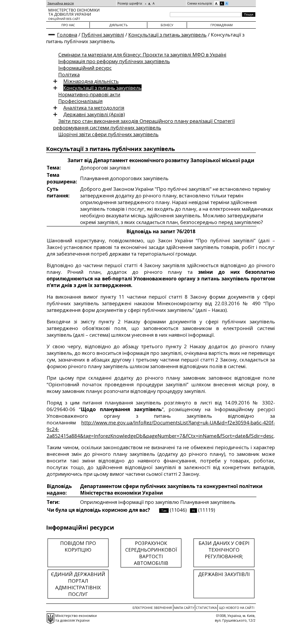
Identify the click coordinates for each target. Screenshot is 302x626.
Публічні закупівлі (102, 34)
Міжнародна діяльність (91, 81)
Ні (193, 510)
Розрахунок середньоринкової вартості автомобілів (151, 553)
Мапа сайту (184, 608)
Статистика (206, 608)
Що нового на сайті (236, 608)
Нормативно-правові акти (89, 94)
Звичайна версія (60, 3)
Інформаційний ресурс (85, 67)
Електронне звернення (152, 608)
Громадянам (221, 25)
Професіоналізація (80, 101)
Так (164, 510)
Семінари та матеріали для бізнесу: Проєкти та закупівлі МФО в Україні (142, 54)
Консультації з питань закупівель (167, 34)
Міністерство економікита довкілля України (74, 14)
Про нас (68, 25)
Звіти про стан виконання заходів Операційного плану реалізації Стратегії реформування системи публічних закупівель (144, 124)
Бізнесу (167, 25)
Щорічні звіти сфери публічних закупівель (108, 134)
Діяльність (118, 25)
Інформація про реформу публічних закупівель (114, 61)
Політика (69, 74)
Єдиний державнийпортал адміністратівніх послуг (78, 584)
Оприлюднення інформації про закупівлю (130, 502)
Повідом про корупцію (78, 546)
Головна (67, 34)
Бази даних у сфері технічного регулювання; (224, 550)
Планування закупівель (207, 502)
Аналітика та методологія (93, 107)
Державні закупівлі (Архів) (94, 114)
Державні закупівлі (224, 574)
